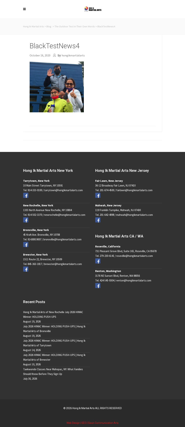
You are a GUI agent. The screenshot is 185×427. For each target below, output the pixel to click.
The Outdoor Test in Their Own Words (75, 26)
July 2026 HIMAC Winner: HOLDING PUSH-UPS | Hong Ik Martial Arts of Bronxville (54, 329)
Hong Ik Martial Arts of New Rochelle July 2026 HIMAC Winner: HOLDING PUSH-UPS (53, 314)
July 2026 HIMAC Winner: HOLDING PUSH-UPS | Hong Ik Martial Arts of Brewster (54, 357)
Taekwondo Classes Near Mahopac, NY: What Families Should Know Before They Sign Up (53, 371)
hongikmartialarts (73, 55)
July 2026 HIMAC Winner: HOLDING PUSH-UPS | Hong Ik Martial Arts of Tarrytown (54, 343)
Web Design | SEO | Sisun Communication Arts (92, 422)
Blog (48, 26)
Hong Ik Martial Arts (33, 26)
